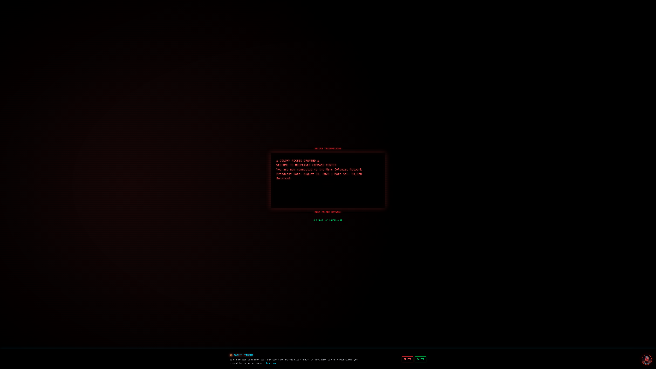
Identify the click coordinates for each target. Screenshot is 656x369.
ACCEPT (420, 359)
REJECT (407, 359)
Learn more (272, 363)
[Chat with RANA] (647, 360)
